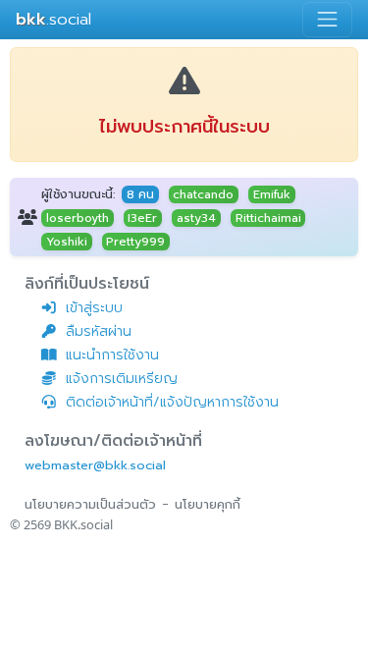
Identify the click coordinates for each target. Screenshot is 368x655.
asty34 (196, 218)
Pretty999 (135, 241)
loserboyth (77, 218)
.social (53, 19)
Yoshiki (66, 241)
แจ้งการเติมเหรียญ (122, 378)
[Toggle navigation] (327, 19)
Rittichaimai (268, 218)
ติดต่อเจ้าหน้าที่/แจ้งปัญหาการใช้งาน (172, 402)
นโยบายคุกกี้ (207, 504)
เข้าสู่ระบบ (94, 308)
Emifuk (271, 194)
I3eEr (142, 218)
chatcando (203, 194)
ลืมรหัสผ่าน (98, 331)
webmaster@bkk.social (95, 465)
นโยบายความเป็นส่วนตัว (90, 504)
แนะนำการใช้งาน (112, 355)
